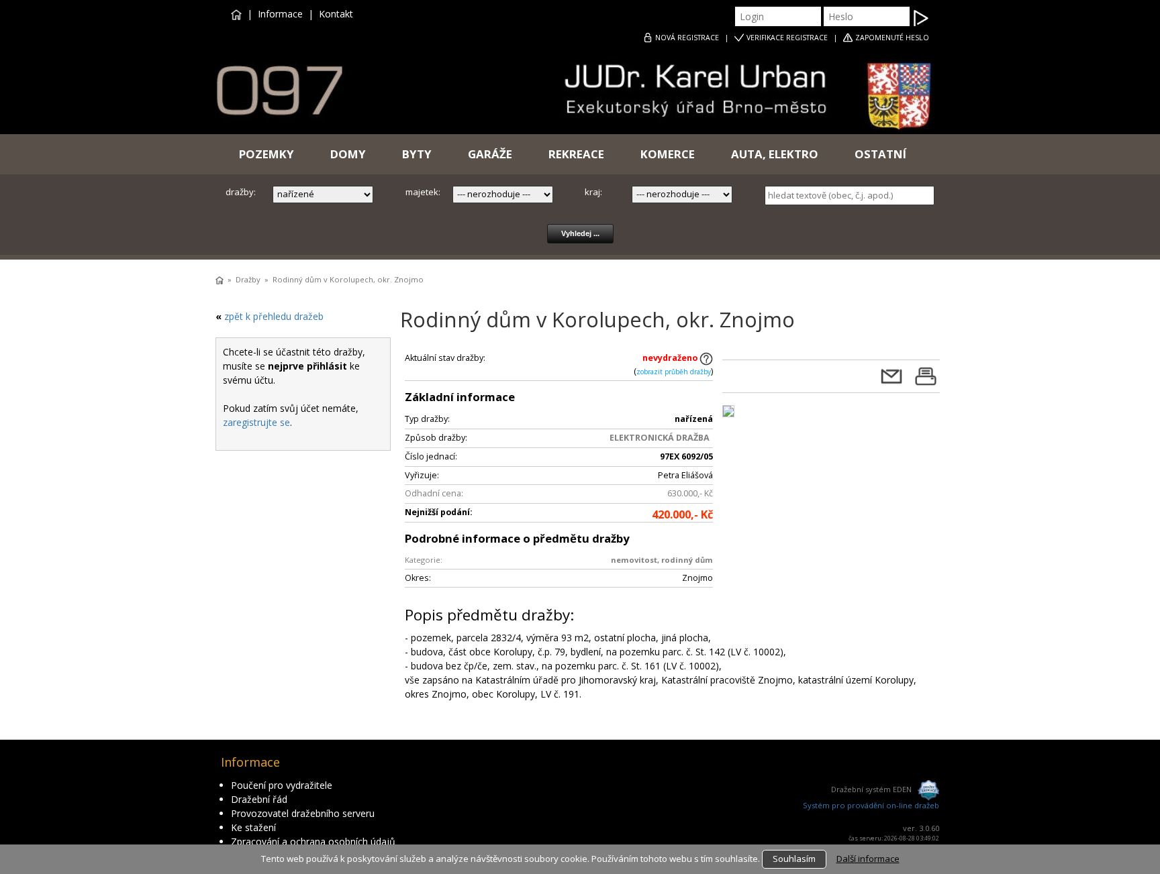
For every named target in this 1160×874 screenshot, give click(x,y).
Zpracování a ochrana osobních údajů (313, 841)
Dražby (248, 279)
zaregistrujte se (256, 422)
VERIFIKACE (787, 37)
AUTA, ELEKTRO (774, 154)
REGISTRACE (687, 37)
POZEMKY (266, 154)
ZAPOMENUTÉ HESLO (892, 37)
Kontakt (336, 13)
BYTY (417, 154)
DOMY (348, 154)
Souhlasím (794, 859)
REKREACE (576, 154)
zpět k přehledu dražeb (274, 316)
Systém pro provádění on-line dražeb (871, 805)
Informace (280, 13)
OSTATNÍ (880, 154)
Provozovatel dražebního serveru (303, 813)
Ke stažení (253, 827)
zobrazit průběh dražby (673, 371)
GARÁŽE (490, 154)
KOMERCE (667, 154)
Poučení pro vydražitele (281, 785)
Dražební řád (259, 799)
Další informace (868, 859)
